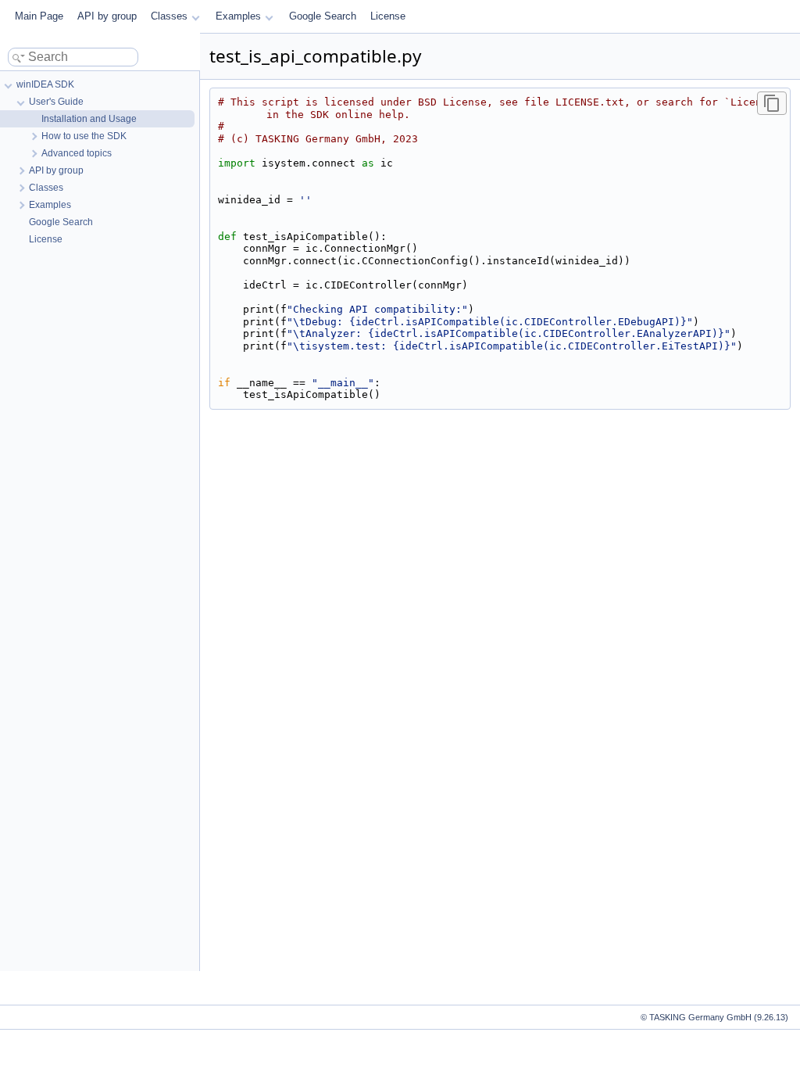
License (387, 16)
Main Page (39, 16)
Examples (238, 16)
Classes (169, 16)
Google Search (322, 16)
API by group (107, 16)
